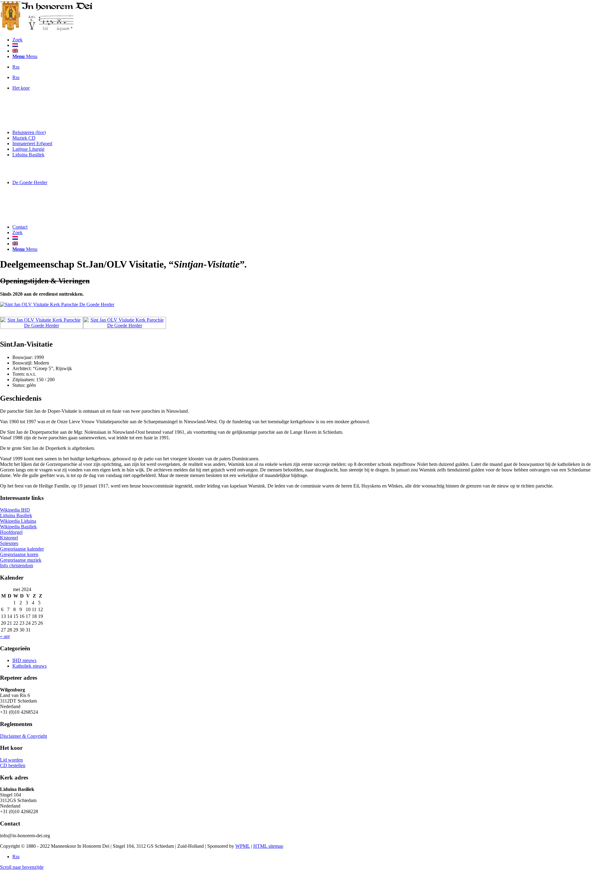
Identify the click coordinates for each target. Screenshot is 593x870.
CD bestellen (12, 765)
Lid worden (11, 759)
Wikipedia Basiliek (18, 526)
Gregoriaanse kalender (22, 548)
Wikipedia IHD (15, 510)
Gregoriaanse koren (19, 554)
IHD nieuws (24, 660)
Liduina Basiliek (16, 515)
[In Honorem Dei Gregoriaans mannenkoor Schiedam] (46, 29)
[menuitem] (302, 40)
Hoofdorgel (11, 532)
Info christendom (16, 565)
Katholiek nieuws (29, 666)
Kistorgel (9, 537)
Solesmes (9, 543)
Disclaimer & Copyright (23, 736)
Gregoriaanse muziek (20, 560)
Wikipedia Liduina (18, 521)
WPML (242, 846)
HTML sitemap (268, 846)
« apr (5, 636)
